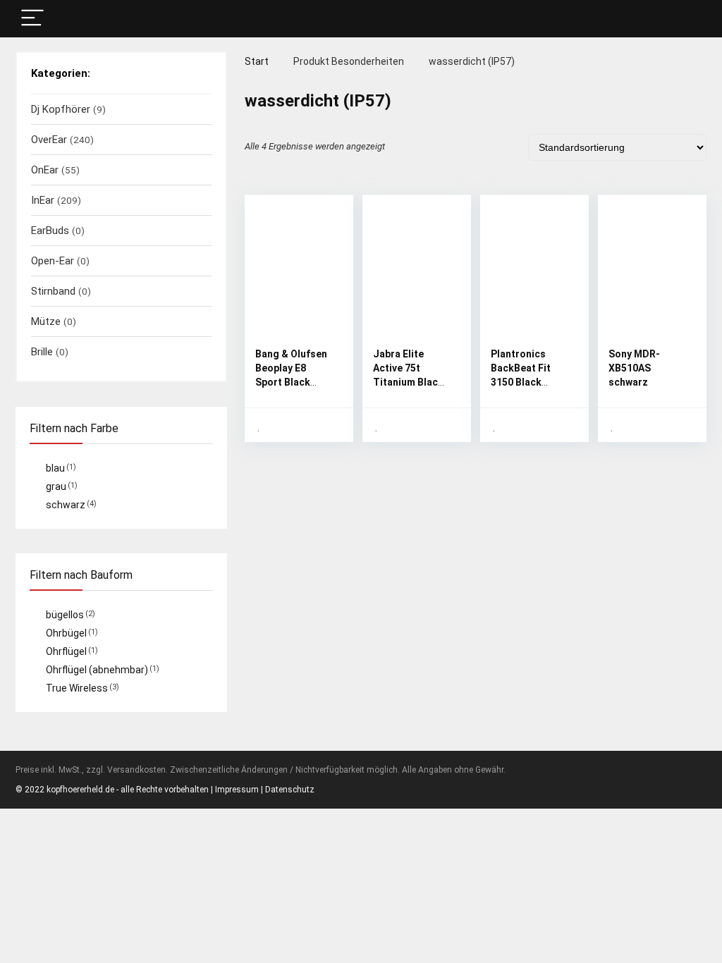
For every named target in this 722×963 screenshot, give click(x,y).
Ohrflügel (66, 651)
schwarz (65, 504)
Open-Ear (52, 260)
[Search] (685, 18)
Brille (42, 351)
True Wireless (77, 688)
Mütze (46, 321)
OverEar (49, 139)
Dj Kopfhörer (60, 109)
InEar (42, 200)
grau (56, 486)
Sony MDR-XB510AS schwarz (634, 368)
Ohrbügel (66, 633)
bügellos (65, 614)
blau (55, 468)
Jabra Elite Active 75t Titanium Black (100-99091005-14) (410, 382)
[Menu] (32, 18)
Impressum (237, 790)
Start (257, 61)
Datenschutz (289, 790)
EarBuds (50, 230)
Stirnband (53, 291)
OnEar (45, 170)
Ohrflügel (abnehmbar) (97, 669)
